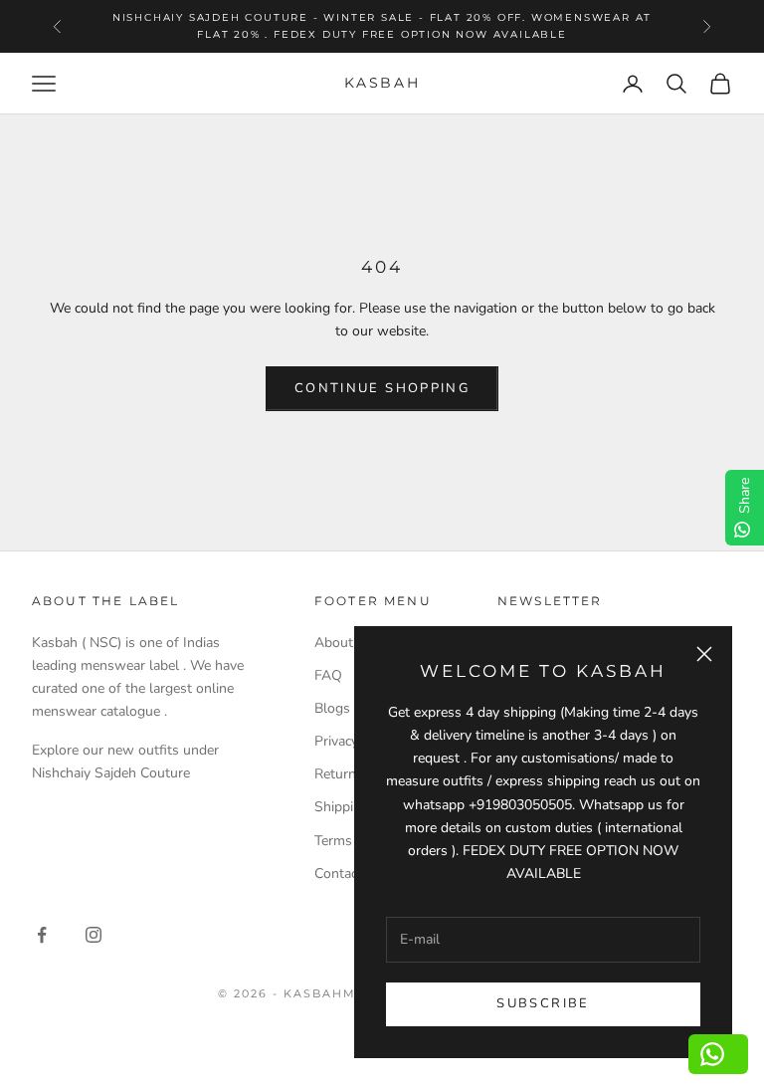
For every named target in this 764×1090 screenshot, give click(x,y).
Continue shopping (382, 388)
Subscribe (542, 1003)
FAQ (328, 675)
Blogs (332, 708)
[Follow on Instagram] (93, 935)
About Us (344, 642)
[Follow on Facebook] (42, 935)
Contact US (349, 873)
